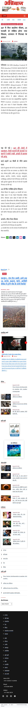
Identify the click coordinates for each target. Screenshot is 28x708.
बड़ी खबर (4, 274)
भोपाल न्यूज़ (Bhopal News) (11, 24)
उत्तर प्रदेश (11, 352)
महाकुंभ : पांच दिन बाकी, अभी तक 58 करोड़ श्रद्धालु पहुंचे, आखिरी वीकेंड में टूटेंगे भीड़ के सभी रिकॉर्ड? (14, 281)
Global (21, 20)
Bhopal (8, 685)
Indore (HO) (10, 679)
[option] (5, 20)
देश (2, 24)
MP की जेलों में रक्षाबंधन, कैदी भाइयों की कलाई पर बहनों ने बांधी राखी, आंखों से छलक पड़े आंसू (14, 152)
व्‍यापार (10, 20)
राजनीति (5, 20)
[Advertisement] (14, 130)
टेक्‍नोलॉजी (16, 20)
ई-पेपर (26, 20)
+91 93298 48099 (8, 687)
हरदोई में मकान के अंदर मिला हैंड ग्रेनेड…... (18, 354)
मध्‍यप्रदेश (20, 24)
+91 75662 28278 (8, 693)
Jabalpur (8, 691)
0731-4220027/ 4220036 (10, 681)
